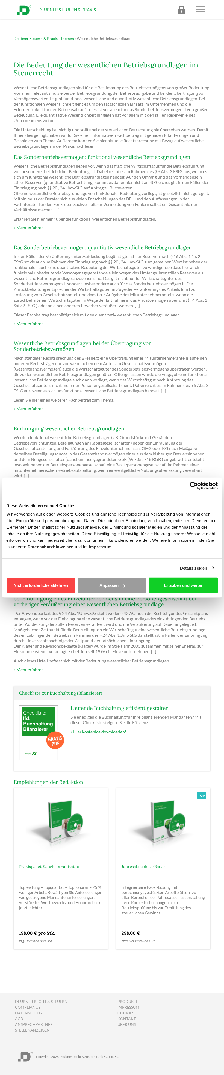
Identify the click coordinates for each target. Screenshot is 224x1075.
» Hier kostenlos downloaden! (98, 731)
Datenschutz (29, 1013)
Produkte (127, 1001)
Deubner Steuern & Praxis (36, 38)
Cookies (125, 1013)
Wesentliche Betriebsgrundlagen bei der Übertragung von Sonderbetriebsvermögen (83, 346)
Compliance (27, 1007)
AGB (19, 1018)
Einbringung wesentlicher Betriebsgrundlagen (69, 428)
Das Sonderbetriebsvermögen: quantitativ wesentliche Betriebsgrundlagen (103, 247)
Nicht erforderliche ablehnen (41, 585)
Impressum (101, 546)
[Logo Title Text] (24, 9)
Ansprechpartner (34, 1024)
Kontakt (126, 1018)
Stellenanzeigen (32, 1030)
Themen (67, 38)
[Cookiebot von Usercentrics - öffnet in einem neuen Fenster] (194, 485)
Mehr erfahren (30, 227)
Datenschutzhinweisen (51, 546)
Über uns (126, 1024)
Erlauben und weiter (183, 585)
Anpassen (109, 585)
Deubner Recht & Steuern (41, 1001)
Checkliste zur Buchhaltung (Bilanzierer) (60, 693)
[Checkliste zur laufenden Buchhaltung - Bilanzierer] (42, 732)
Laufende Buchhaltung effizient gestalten (119, 708)
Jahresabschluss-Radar (144, 866)
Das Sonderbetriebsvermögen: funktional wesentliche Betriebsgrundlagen (102, 157)
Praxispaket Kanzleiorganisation (50, 866)
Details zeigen (193, 567)
